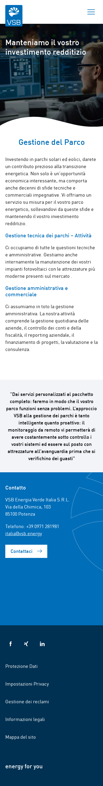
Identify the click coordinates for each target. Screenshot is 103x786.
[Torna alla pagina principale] (13, 19)
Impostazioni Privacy (27, 683)
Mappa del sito (20, 736)
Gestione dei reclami (27, 701)
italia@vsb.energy (23, 533)
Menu (91, 12)
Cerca (72, 12)
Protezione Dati (21, 665)
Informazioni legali (25, 718)
